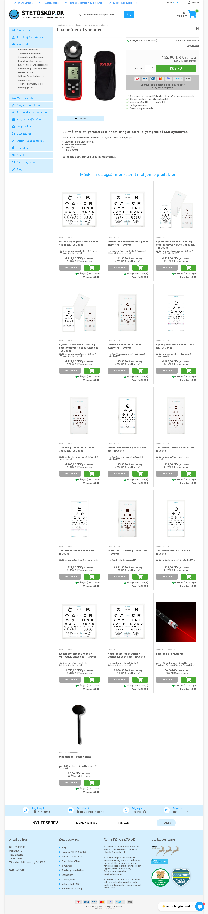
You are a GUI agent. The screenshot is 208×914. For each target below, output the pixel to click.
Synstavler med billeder (29, 53)
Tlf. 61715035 (41, 812)
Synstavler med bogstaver (31, 57)
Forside (60, 25)
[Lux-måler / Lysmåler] (89, 70)
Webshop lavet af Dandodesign (104, 908)
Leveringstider (69, 879)
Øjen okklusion (25, 72)
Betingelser (67, 875)
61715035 (17, 858)
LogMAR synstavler (28, 49)
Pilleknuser (24, 133)
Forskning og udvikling (73, 870)
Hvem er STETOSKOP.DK (74, 852)
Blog (19, 169)
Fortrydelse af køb (71, 861)
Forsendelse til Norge (72, 888)
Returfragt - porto (27, 162)
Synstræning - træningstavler (32, 68)
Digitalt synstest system (30, 61)
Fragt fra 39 (91, 277)
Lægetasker (24, 126)
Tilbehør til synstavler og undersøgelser (30, 85)
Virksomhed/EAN (70, 884)
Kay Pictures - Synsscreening (33, 65)
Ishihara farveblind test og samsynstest (31, 78)
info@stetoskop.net (91, 812)
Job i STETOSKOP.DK (72, 856)
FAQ (64, 847)
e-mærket (67, 865)
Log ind (195, 3)
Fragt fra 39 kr (193, 46)
